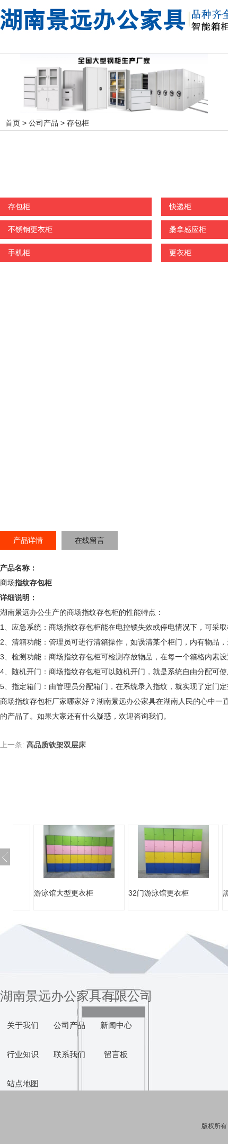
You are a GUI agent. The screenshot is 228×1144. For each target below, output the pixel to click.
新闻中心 (116, 1025)
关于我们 (23, 1025)
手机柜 (19, 252)
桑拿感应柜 (187, 229)
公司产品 (43, 123)
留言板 (116, 1054)
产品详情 (28, 540)
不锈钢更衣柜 (30, 229)
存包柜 (78, 123)
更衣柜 (180, 252)
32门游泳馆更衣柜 (158, 893)
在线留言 (89, 540)
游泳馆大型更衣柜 (63, 893)
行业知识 (23, 1054)
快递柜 (180, 206)
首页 (12, 123)
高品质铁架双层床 (56, 744)
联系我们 (69, 1054)
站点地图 (23, 1083)
